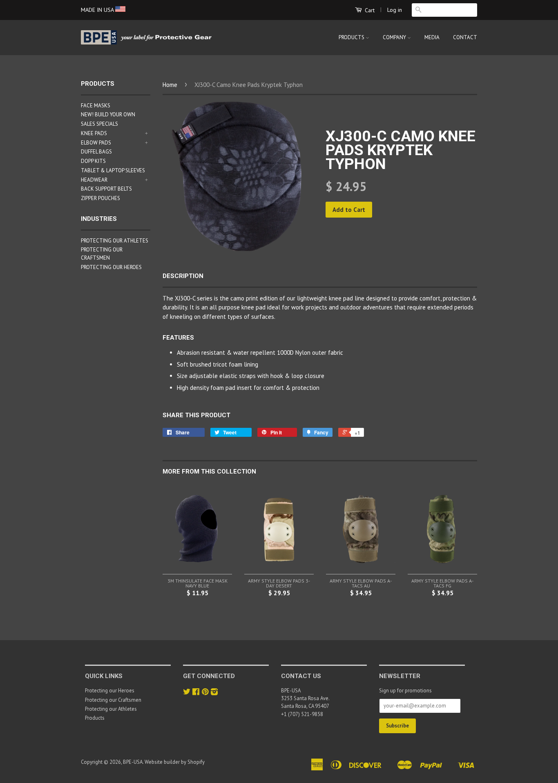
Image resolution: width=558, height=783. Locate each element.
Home (170, 85)
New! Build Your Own (108, 114)
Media (432, 37)
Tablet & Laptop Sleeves (113, 170)
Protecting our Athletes (114, 240)
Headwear (94, 179)
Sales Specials (99, 123)
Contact (465, 37)
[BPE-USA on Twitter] (186, 692)
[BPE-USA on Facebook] (196, 692)
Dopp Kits (93, 161)
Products (352, 37)
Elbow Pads (96, 142)
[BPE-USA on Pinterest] (205, 692)
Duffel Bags (96, 151)
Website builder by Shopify (175, 762)
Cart (369, 10)
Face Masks (95, 105)
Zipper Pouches (100, 198)
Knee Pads (94, 133)
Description (183, 276)
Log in (394, 9)
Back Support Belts (106, 188)
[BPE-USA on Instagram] (214, 692)
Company (395, 37)
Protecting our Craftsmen (113, 699)
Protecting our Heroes (111, 267)
